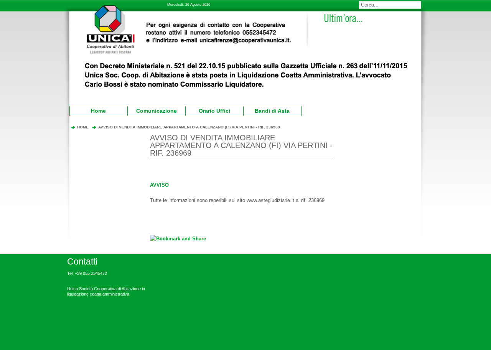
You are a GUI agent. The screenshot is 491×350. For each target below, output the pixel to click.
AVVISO (159, 185)
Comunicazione (153, 110)
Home (98, 111)
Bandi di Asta (268, 110)
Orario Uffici (209, 110)
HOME (83, 127)
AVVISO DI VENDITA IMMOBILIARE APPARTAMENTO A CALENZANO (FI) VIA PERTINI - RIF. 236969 (189, 127)
